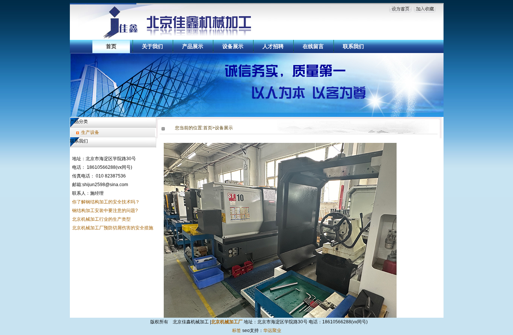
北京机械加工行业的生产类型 (101, 219)
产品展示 (192, 46)
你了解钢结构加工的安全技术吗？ (106, 202)
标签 (236, 330)
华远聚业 (272, 330)
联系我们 (353, 46)
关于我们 (152, 46)
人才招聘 (273, 46)
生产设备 (90, 132)
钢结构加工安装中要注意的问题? (105, 210)
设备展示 (232, 46)
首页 (111, 46)
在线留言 (313, 46)
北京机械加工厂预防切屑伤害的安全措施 (112, 227)
